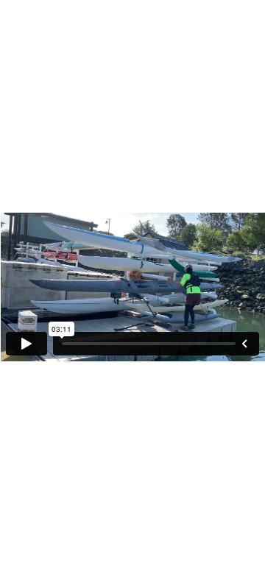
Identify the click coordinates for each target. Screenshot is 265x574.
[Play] (26, 343)
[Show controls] (244, 343)
